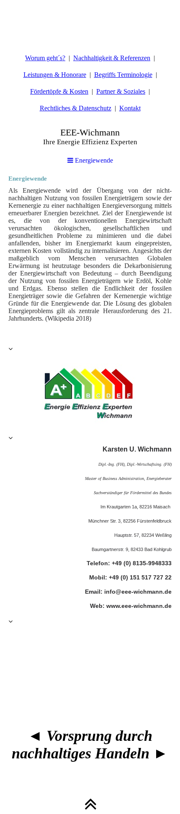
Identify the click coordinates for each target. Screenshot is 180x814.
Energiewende (93, 160)
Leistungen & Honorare (54, 74)
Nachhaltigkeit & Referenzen (111, 57)
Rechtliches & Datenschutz (75, 108)
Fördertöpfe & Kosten (59, 91)
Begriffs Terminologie (123, 74)
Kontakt (130, 108)
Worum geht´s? (45, 57)
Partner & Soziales (120, 91)
